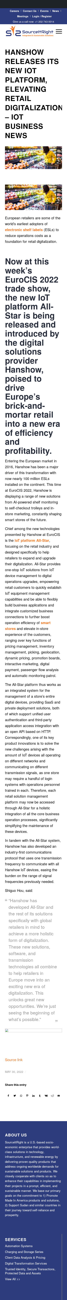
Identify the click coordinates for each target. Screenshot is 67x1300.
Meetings (22, 16)
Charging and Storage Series (24, 1251)
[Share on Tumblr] (40, 1095)
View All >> (12, 1279)
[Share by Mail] (59, 1095)
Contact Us (29, 11)
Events (44, 11)
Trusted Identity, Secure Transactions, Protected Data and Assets (30, 1271)
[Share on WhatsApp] (21, 1095)
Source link (14, 1059)
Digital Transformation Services (26, 1263)
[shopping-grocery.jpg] (33, 157)
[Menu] (57, 31)
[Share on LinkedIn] (34, 1095)
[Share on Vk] (46, 1095)
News (55, 11)
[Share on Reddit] (52, 1095)
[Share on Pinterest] (27, 1095)
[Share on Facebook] (8, 1095)
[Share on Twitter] (15, 1095)
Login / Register (42, 16)
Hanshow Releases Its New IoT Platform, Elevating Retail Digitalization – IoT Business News (34, 93)
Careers (14, 11)
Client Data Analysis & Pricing (25, 1257)
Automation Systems (19, 1246)
